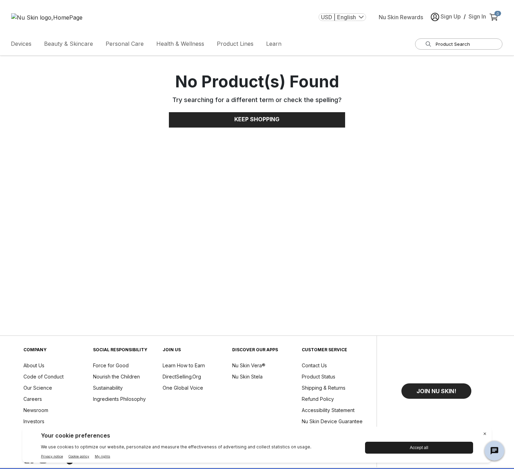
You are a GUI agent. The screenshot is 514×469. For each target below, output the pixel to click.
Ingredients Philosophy (119, 399)
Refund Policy (318, 399)
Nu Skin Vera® (248, 365)
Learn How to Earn (184, 365)
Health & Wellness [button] (180, 43)
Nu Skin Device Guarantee (332, 421)
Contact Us (314, 365)
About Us (33, 365)
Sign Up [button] (451, 16)
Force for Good (111, 365)
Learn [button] (273, 43)
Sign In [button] (477, 16)
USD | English (338, 17)
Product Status (318, 377)
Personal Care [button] (125, 43)
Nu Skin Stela (247, 377)
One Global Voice (183, 388)
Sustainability (108, 388)
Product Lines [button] (235, 43)
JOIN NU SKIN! (436, 391)
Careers (32, 399)
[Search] (428, 44)
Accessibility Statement (328, 410)
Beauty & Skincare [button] (68, 43)
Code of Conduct (43, 377)
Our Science (37, 388)
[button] (436, 391)
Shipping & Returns (323, 388)
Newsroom (35, 410)
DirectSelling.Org (182, 377)
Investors (33, 421)
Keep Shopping (256, 119)
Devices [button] (21, 43)
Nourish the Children (116, 377)
